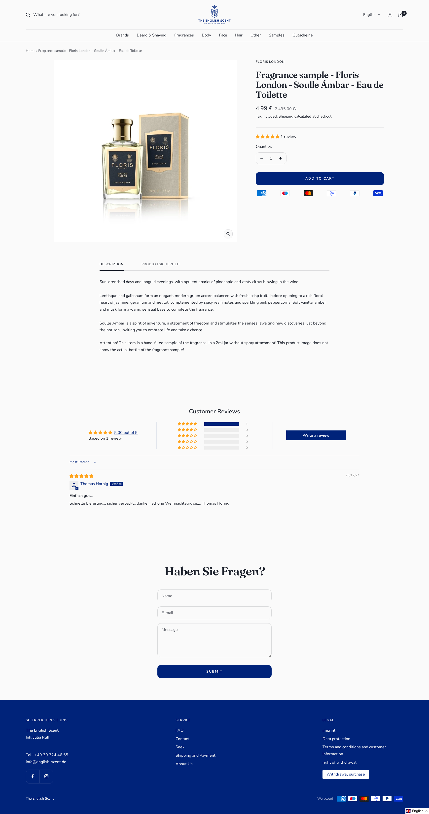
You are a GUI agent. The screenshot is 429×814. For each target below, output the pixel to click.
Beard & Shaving (151, 35)
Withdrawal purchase (345, 774)
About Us (184, 764)
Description (112, 264)
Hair (239, 35)
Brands (122, 35)
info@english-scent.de (46, 762)
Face (223, 35)
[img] (81, 476)
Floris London (270, 62)
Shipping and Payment (195, 755)
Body (206, 35)
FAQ (179, 730)
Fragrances (184, 35)
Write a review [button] (316, 435)
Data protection (336, 739)
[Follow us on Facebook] (32, 776)
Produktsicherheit (161, 264)
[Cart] (400, 15)
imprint (328, 730)
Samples (277, 35)
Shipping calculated (295, 116)
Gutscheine (302, 35)
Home (30, 50)
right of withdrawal (339, 762)
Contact (182, 739)
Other (255, 35)
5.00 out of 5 (126, 432)
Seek (180, 747)
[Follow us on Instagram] (46, 776)
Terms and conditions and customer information (354, 750)
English (369, 14)
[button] (268, 136)
